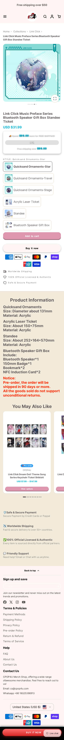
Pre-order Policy (13, 630)
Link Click (35, 31)
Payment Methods (14, 614)
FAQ (5, 653)
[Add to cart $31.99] (32, 732)
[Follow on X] (11, 602)
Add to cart (32, 236)
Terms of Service (13, 641)
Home (6, 31)
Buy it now (32, 248)
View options (27, 489)
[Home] (32, 16)
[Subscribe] (58, 586)
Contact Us (10, 664)
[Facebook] (5, 602)
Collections (19, 31)
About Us (8, 659)
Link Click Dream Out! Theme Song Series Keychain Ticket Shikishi (27, 452)
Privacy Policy (11, 625)
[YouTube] (23, 602)
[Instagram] (17, 602)
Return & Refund (13, 636)
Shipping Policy (12, 619)
